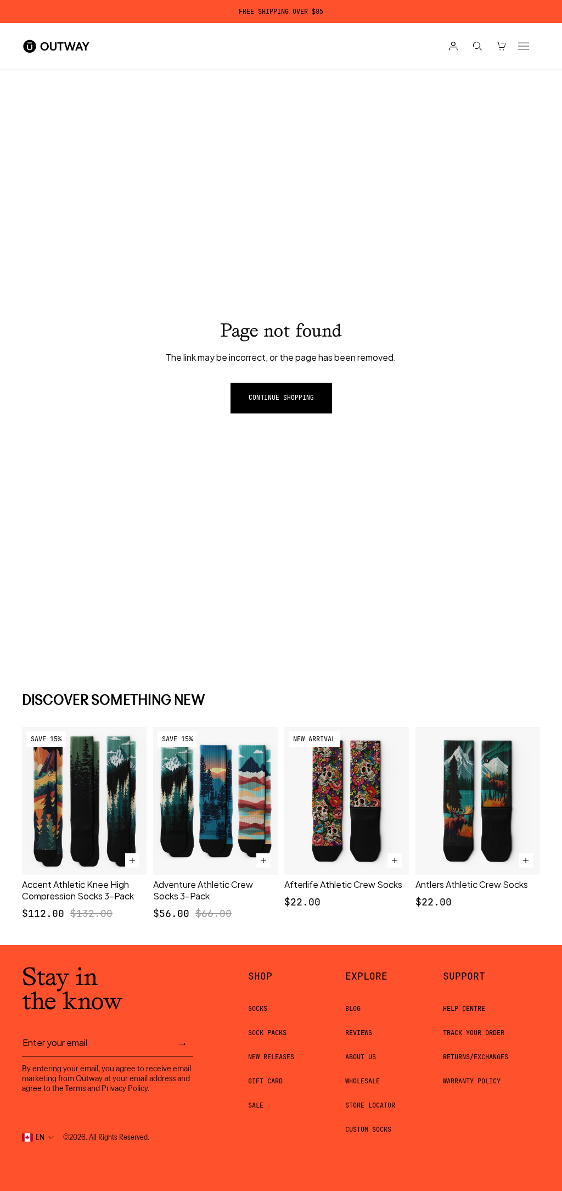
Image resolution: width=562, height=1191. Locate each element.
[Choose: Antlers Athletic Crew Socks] (526, 860)
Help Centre (464, 1008)
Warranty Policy (472, 1081)
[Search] (477, 46)
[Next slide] (134, 801)
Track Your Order (473, 1033)
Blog (353, 1008)
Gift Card (265, 1081)
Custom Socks (368, 1129)
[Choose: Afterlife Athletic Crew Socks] (394, 860)
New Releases (271, 1057)
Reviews (358, 1033)
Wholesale (362, 1081)
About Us (360, 1057)
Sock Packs (267, 1033)
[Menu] (523, 46)
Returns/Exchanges (475, 1057)
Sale (255, 1105)
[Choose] (132, 860)
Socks (257, 1008)
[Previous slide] (34, 801)
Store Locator (370, 1105)
